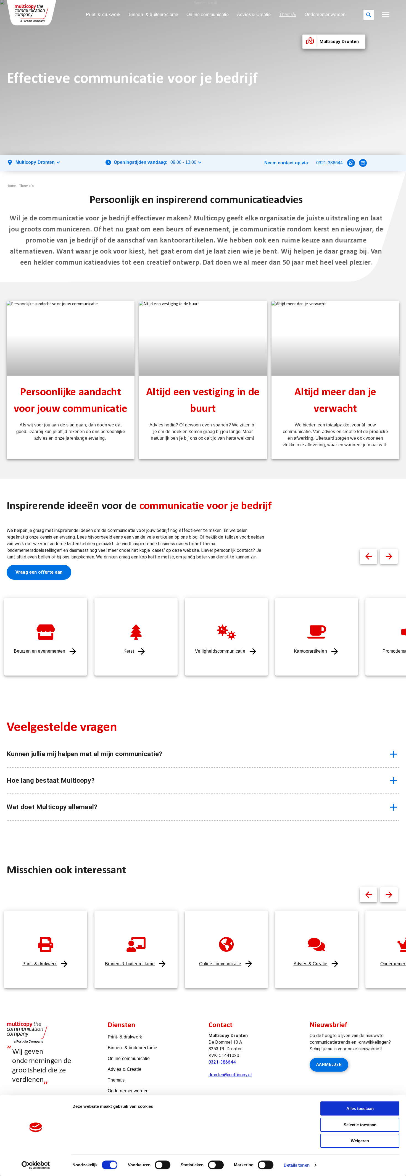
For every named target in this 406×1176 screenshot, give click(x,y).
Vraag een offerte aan (38, 572)
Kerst (128, 651)
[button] (386, 15)
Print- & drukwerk (103, 14)
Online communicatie (207, 14)
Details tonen (296, 1165)
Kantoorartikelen (310, 651)
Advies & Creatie (254, 14)
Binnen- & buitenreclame (153, 14)
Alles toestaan (360, 1108)
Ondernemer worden (325, 14)
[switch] (162, 1165)
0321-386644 (329, 162)
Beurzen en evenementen (39, 651)
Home (11, 186)
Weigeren (360, 1140)
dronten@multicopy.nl (230, 1074)
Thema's (287, 14)
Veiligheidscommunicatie (220, 651)
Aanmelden (329, 1064)
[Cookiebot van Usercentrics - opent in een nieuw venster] (36, 1165)
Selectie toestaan (360, 1124)
